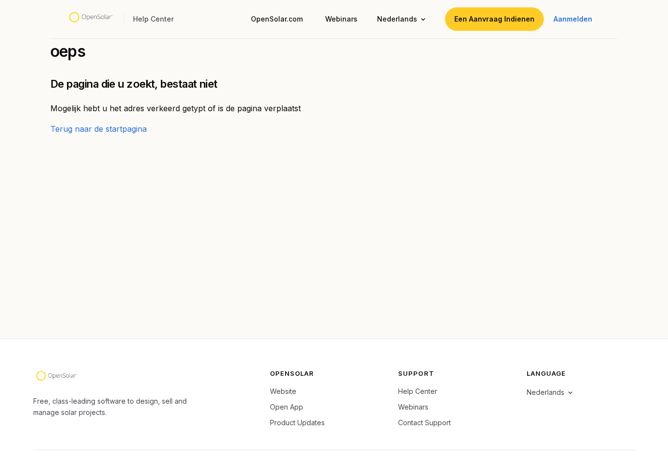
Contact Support (424, 422)
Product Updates (297, 422)
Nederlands (397, 19)
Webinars (341, 19)
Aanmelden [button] (573, 19)
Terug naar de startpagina (98, 129)
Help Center (417, 391)
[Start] (90, 18)
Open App (286, 407)
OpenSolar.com (277, 19)
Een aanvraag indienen (494, 19)
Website (283, 391)
